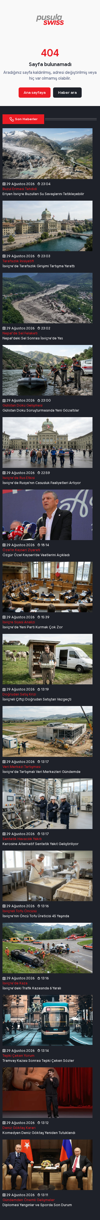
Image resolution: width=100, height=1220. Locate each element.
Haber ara (67, 92)
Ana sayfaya (35, 92)
